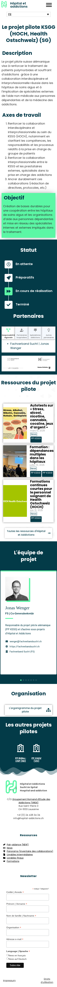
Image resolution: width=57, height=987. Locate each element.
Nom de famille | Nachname (21, 915)
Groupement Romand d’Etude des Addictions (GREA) (31, 801)
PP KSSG (36, 438)
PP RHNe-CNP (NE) (20, 760)
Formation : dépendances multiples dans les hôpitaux (42, 454)
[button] (21, 680)
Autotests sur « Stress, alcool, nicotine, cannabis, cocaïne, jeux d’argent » (41, 416)
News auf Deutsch (17, 959)
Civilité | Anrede (15, 892)
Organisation (13, 927)
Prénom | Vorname (16, 903)
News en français (17, 955)
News (34, 434)
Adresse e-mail (14, 939)
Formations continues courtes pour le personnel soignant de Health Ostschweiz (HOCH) (41, 494)
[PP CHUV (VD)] (36, 748)
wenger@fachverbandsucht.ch (26, 641)
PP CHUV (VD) (36, 760)
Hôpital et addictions (19, 5)
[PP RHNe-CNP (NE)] (21, 748)
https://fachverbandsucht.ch (25, 646)
